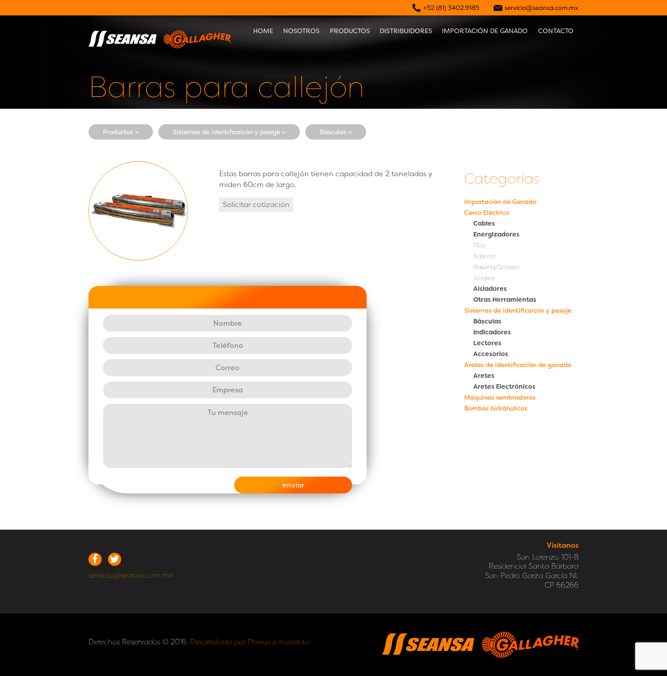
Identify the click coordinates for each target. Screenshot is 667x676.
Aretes (484, 376)
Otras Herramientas (504, 299)
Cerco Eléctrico (486, 212)
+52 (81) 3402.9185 (451, 8)
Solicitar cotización (256, 204)
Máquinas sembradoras (499, 397)
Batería (484, 256)
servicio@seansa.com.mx (542, 8)
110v (479, 245)
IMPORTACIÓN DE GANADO (485, 31)
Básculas (487, 321)
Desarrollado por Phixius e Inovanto (250, 642)
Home (263, 31)
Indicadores (492, 332)
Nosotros (301, 31)
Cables (484, 223)
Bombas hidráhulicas (495, 408)
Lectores (487, 343)
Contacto (556, 31)
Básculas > (336, 132)
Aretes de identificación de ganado (517, 365)
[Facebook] (95, 559)
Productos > (120, 132)
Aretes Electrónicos (504, 386)
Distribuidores (406, 31)
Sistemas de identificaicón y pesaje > (229, 132)
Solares (484, 278)
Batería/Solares (496, 267)
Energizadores (496, 234)
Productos (350, 31)
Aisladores (490, 289)
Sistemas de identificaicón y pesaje (517, 310)
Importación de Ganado (500, 202)
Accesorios (490, 354)
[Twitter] (114, 559)
